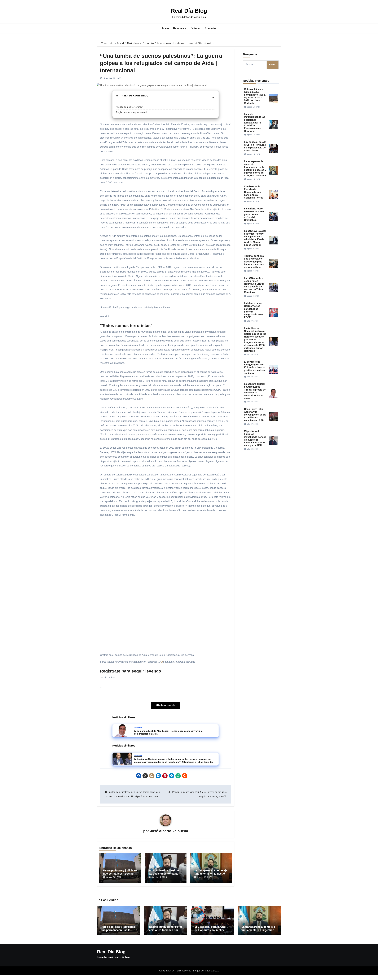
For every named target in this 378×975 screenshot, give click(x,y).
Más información (165, 705)
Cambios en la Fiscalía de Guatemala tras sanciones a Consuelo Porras (253, 192)
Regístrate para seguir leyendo (132, 112)
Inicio (165, 28)
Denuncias (179, 28)
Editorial (195, 28)
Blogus (196, 970)
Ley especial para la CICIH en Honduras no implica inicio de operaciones (211, 930)
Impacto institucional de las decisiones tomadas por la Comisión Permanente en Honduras (254, 122)
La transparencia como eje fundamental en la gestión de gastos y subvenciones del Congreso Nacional (258, 931)
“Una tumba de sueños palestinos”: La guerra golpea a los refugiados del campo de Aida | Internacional (161, 63)
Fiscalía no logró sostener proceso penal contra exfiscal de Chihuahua (254, 214)
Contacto (210, 28)
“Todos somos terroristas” (129, 106)
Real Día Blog (189, 11)
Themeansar (211, 970)
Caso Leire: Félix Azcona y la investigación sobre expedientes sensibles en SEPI (255, 415)
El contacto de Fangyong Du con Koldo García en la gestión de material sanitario (254, 367)
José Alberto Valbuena (169, 831)
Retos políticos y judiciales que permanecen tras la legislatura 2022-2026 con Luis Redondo (118, 931)
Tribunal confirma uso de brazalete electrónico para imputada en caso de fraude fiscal (254, 262)
